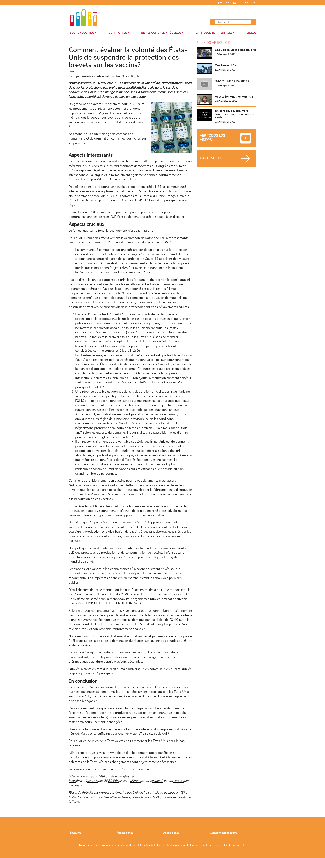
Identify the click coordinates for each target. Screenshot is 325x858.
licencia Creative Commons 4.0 (227, 845)
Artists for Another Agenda (234, 96)
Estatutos (75, 832)
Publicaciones (125, 832)
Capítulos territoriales (214, 32)
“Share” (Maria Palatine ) (232, 81)
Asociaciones (171, 832)
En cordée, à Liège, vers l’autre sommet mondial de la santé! (235, 114)
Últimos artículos (213, 42)
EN (137, 76)
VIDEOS (251, 32)
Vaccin (72, 71)
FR (131, 76)
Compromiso (118, 32)
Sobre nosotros (82, 32)
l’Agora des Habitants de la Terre (121, 113)
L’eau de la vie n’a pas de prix (235, 49)
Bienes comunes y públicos (161, 32)
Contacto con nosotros (223, 832)
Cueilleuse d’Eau (226, 65)
